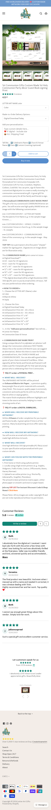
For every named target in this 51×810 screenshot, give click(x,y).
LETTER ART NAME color (12, 104)
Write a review (19, 523)
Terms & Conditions (10, 757)
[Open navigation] (3, 13)
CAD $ (4, 776)
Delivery (5, 764)
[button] (8, 94)
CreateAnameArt (39, 742)
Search (5, 747)
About (5, 767)
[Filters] (40, 524)
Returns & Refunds (10, 761)
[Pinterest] (11, 723)
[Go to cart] (46, 13)
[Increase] (14, 153)
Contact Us (7, 750)
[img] (25, 662)
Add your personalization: (12, 125)
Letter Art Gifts (23, 802)
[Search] (40, 13)
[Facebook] (4, 723)
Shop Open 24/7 (9, 754)
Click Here (13, 490)
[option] (7, 76)
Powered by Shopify (10, 804)
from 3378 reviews (24, 665)
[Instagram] (7, 723)
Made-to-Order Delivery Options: (16, 114)
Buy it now (25, 161)
